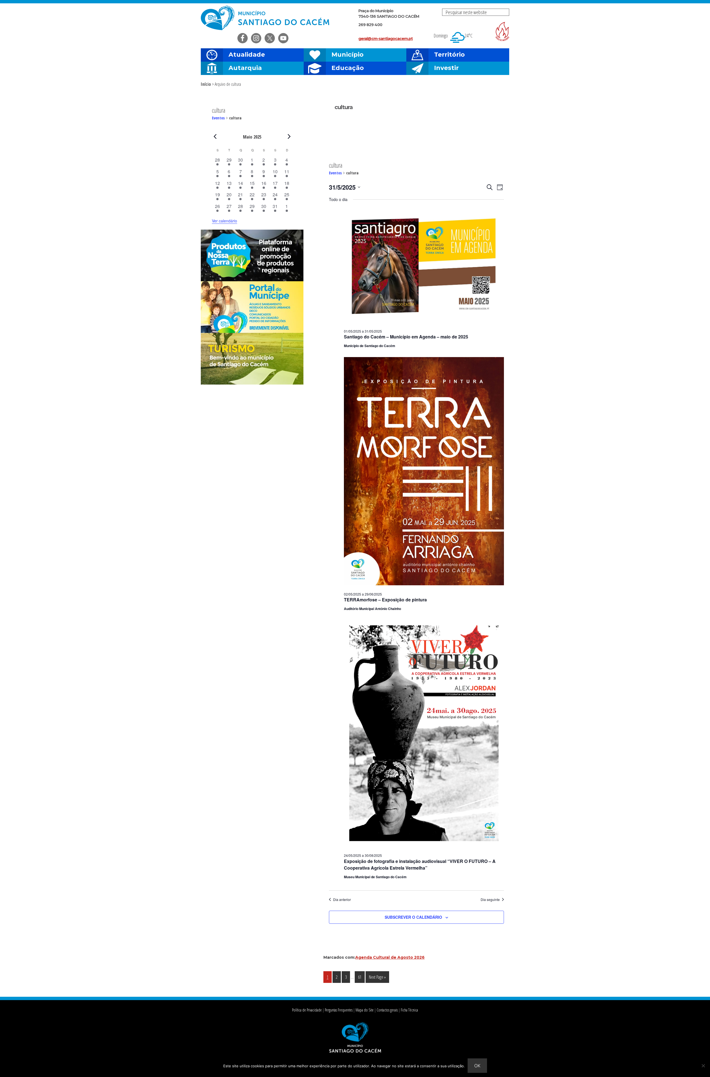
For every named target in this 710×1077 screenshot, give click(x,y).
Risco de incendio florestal (502, 31)
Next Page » (377, 978)
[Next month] (289, 136)
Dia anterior (342, 899)
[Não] (703, 1065)
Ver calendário (224, 221)
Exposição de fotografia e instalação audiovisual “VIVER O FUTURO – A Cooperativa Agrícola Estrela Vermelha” (420, 864)
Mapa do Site (365, 1010)
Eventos (335, 172)
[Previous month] (215, 136)
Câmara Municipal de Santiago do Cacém (266, 18)
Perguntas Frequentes (339, 1010)
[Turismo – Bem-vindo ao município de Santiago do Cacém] (252, 383)
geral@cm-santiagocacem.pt (385, 38)
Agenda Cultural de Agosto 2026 (390, 957)
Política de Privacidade (307, 1010)
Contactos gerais (387, 1010)
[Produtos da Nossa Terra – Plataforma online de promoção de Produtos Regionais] (252, 280)
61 (361, 977)
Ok (477, 1065)
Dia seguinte (490, 899)
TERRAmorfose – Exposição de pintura (385, 599)
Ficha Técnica (409, 1010)
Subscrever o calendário (413, 917)
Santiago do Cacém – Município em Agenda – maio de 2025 (406, 336)
